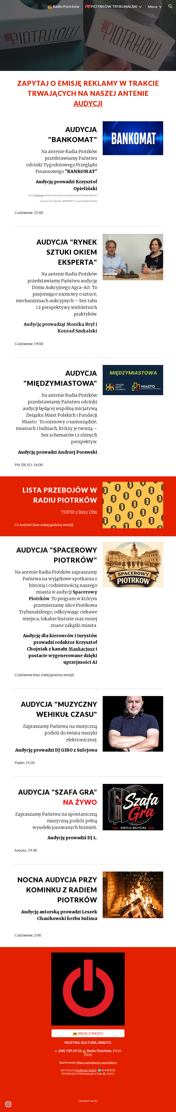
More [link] (152, 6)
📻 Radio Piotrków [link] (63, 6)
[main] (88, 93)
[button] (170, 6)
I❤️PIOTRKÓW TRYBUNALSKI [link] (111, 6)
